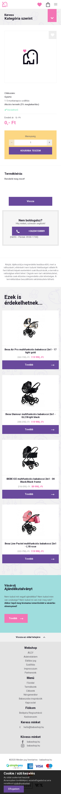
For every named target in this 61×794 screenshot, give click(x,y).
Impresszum (30, 668)
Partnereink (30, 672)
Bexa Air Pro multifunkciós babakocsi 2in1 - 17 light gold (30, 351)
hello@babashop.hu (34, 727)
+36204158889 (36, 231)
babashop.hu (33, 741)
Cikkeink (30, 690)
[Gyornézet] (19, 341)
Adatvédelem (30, 656)
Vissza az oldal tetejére (28, 637)
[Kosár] (48, 4)
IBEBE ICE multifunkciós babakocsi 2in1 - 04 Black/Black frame (31, 480)
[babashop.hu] (5, 4)
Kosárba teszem (30, 150)
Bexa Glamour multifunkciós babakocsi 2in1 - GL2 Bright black (30, 416)
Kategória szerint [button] (18, 17)
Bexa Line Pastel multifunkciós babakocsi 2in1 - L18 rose (30, 545)
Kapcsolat (30, 702)
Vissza (30, 201)
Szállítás (30, 664)
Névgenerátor (31, 694)
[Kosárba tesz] (41, 341)
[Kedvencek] (40, 4)
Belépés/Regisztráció (30, 712)
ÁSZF (30, 652)
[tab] (30, 17)
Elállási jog (30, 660)
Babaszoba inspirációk (30, 698)
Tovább (29, 364)
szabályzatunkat (22, 783)
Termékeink (31, 686)
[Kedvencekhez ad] (53, 35)
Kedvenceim (30, 716)
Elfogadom (13, 789)
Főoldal (30, 682)
